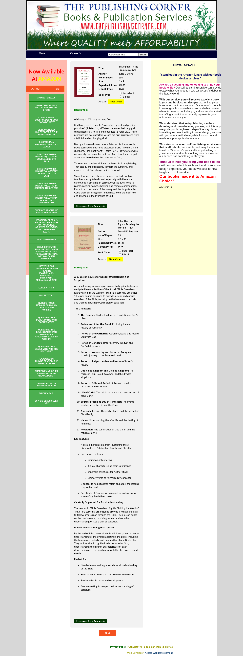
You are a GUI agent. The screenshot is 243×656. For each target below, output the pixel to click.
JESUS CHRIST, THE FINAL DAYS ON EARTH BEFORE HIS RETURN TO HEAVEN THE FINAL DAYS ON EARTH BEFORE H (46, 253)
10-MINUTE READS (46, 98)
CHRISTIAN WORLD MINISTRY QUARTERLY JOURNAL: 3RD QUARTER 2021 (46, 199)
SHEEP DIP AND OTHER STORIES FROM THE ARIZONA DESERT (46, 373)
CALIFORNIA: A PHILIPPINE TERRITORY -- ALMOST (46, 144)
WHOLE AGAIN (46, 393)
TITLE (55, 88)
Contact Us (75, 53)
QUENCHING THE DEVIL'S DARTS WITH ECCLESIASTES (46, 319)
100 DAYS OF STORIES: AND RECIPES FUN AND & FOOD (46, 107)
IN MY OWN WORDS (46, 239)
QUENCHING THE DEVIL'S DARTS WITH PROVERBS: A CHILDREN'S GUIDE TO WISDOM (46, 334)
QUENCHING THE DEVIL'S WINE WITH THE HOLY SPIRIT (46, 349)
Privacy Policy (118, 647)
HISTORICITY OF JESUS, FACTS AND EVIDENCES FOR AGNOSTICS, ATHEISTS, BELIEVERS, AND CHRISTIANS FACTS (46, 226)
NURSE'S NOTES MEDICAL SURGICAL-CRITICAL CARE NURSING (46, 306)
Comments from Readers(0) (90, 206)
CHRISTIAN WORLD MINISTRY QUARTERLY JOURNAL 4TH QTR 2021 (46, 185)
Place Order (116, 101)
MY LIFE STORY (46, 295)
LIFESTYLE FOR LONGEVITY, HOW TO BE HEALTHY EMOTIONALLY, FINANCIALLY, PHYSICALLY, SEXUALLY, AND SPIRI (46, 273)
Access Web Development (159, 653)
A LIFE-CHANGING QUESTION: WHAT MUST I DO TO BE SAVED (46, 120)
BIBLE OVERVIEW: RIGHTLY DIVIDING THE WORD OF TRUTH (46, 132)
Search (143, 54)
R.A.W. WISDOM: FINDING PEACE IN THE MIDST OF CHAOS (46, 361)
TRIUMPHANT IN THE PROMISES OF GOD (46, 384)
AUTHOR (36, 88)
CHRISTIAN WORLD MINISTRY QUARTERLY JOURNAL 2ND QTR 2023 (46, 158)
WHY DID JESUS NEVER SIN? (46, 402)
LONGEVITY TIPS (47, 288)
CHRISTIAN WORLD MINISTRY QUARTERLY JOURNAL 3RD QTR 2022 (46, 172)
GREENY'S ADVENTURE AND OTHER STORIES (46, 211)
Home (42, 53)
